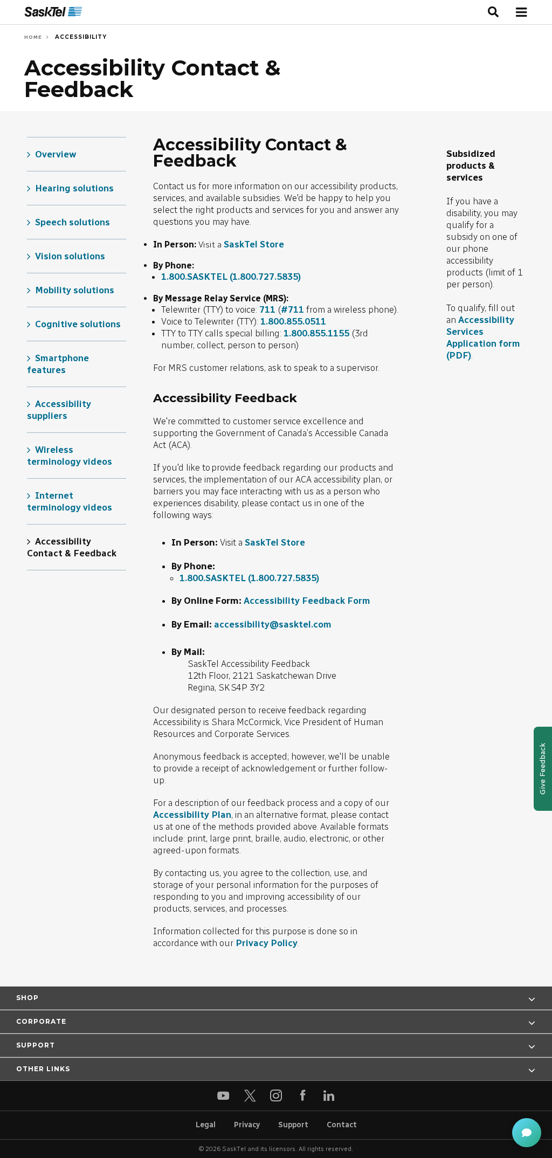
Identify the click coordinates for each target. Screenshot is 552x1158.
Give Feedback (542, 769)
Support (293, 1124)
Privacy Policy (267, 943)
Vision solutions (70, 256)
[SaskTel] (53, 12)
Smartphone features (58, 364)
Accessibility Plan (192, 814)
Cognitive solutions (78, 324)
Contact (342, 1124)
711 (267, 309)
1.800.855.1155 (316, 333)
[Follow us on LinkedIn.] (329, 1095)
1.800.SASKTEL (194, 276)
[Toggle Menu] (521, 12)
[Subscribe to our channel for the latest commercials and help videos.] (223, 1095)
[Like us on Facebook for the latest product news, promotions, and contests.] (302, 1095)
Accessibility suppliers (59, 409)
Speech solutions (72, 222)
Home (33, 37)
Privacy (247, 1124)
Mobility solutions (74, 290)
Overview (56, 154)
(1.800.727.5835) (265, 276)
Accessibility (80, 37)
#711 (292, 309)
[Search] (493, 12)
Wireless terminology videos (69, 455)
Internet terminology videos (69, 501)
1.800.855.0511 (293, 321)
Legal (206, 1124)
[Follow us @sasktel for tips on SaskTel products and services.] (249, 1095)
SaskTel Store (254, 244)
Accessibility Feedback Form (307, 600)
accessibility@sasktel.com (273, 624)
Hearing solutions (74, 188)
